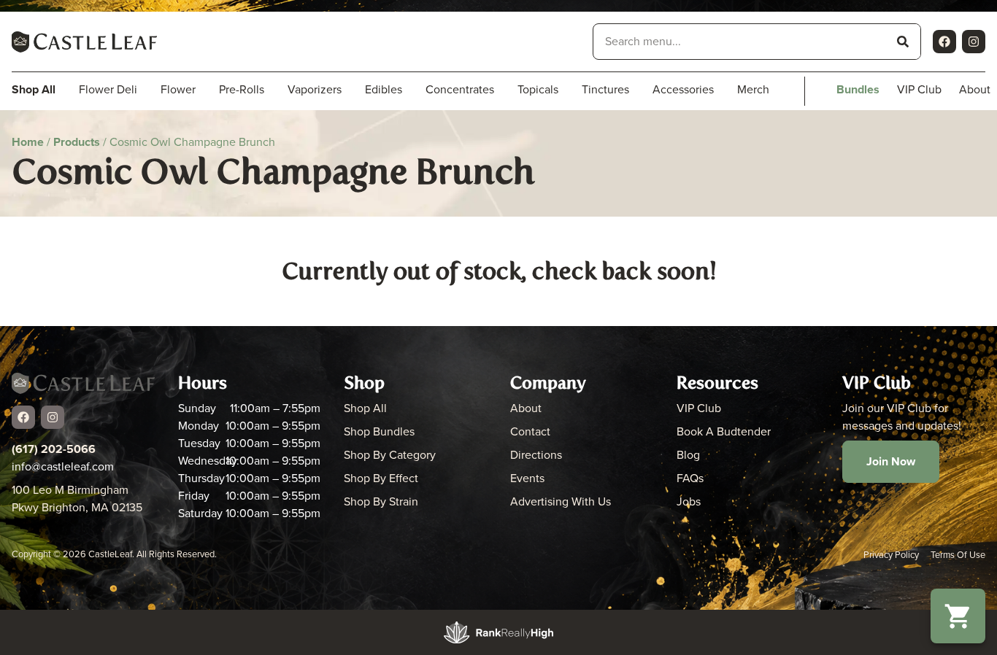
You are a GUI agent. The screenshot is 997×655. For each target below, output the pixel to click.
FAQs (690, 478)
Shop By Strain (381, 501)
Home (28, 141)
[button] (958, 616)
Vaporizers (315, 89)
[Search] (902, 41)
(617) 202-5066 (54, 449)
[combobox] (739, 41)
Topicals (537, 89)
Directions (536, 454)
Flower (178, 89)
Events (527, 478)
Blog (688, 454)
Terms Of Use (958, 555)
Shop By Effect (381, 478)
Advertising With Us (560, 501)
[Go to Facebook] (944, 41)
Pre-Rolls (241, 89)
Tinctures (605, 89)
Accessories (683, 89)
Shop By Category (390, 454)
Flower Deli (108, 89)
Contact (530, 431)
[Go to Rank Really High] (498, 632)
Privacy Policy (891, 555)
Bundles (857, 89)
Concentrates (460, 89)
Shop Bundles (379, 431)
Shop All (365, 408)
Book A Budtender (724, 431)
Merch (753, 89)
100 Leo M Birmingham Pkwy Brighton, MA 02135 (77, 498)
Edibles (383, 89)
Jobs (689, 501)
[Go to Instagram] (973, 41)
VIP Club (919, 89)
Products (76, 141)
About (526, 408)
